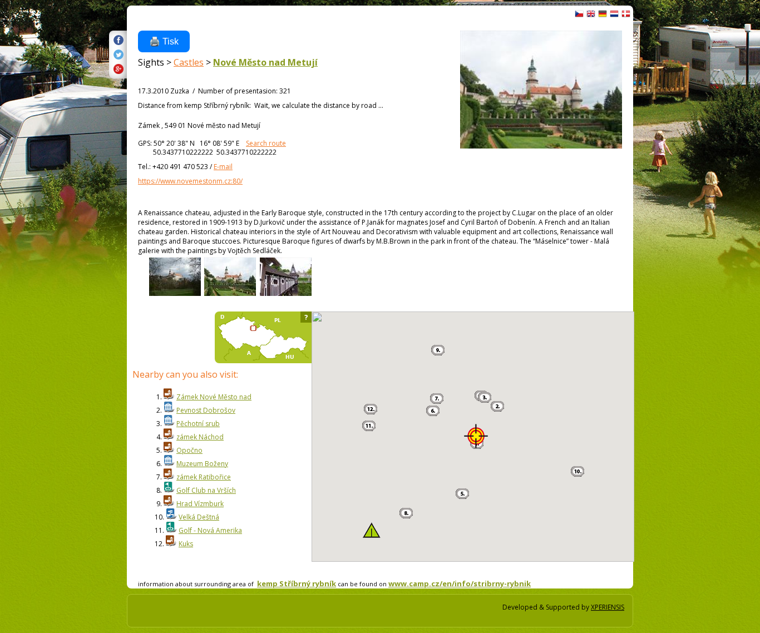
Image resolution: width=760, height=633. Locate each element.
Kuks (186, 543)
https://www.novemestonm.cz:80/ (190, 181)
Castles (189, 62)
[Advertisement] (672, 195)
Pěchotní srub (198, 423)
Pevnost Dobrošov (205, 410)
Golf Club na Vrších (206, 490)
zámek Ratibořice (203, 477)
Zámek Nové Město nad (213, 397)
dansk (625, 14)
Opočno (189, 450)
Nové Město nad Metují (265, 62)
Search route (266, 143)
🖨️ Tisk (164, 41)
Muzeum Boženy (202, 463)
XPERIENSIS (607, 607)
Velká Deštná (199, 517)
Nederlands (614, 14)
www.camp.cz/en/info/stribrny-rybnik (459, 583)
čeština (579, 14)
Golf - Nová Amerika (210, 530)
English (590, 14)
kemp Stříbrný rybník (296, 583)
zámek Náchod (200, 437)
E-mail (223, 166)
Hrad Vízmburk (200, 503)
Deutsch (602, 14)
